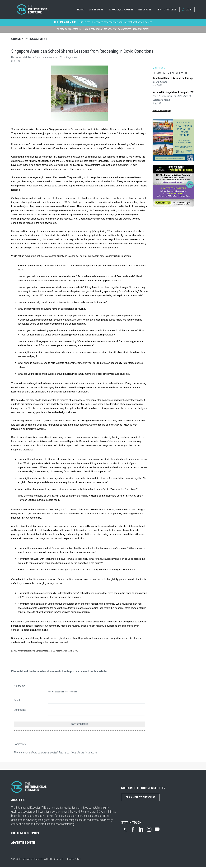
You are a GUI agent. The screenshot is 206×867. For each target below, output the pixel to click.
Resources (144, 9)
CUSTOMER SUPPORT (25, 833)
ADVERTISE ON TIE (23, 843)
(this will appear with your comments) (62, 692)
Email (17, 700)
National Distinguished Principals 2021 (174, 92)
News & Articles (166, 9)
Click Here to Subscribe (140, 797)
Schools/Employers (121, 9)
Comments (20, 709)
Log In (188, 9)
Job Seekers (96, 9)
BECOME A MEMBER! (65, 22)
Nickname (19, 686)
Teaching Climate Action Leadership (173, 78)
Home (80, 9)
